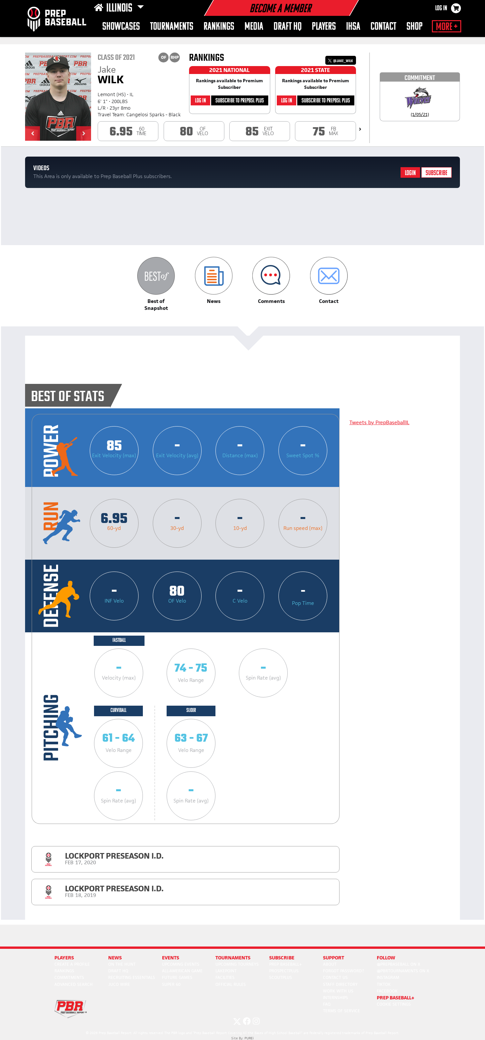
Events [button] (170, 957)
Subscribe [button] (281, 957)
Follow (386, 957)
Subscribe (436, 173)
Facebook (387, 991)
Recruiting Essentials (131, 977)
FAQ (327, 1004)
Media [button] (253, 26)
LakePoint (226, 971)
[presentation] (360, 129)
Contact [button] (383, 26)
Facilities (225, 977)
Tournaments (171, 26)
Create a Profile (72, 964)
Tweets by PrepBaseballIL (379, 422)
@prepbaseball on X (398, 964)
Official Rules (230, 984)
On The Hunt (122, 964)
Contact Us (335, 977)
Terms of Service (341, 1011)
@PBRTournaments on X (403, 971)
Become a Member (280, 9)
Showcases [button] (121, 26)
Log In (441, 8)
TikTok (384, 984)
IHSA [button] (353, 26)
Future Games (177, 977)
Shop (414, 26)
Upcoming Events (180, 964)
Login (410, 173)
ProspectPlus (284, 971)
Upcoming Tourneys (237, 964)
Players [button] (324, 26)
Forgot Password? (343, 971)
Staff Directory (340, 984)
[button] (32, 133)
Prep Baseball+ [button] (395, 997)
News (115, 957)
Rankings (219, 26)
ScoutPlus (280, 977)
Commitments (69, 977)
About (330, 964)
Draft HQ (288, 26)
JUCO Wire (119, 984)
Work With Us (338, 991)
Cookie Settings (394, 1004)
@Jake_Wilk (343, 61)
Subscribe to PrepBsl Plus (239, 101)
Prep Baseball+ (285, 964)
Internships (335, 997)
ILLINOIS (120, 9)
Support (333, 957)
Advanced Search (73, 984)
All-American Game (182, 971)
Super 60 (171, 984)
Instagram (388, 977)
